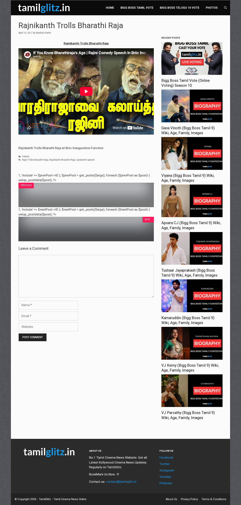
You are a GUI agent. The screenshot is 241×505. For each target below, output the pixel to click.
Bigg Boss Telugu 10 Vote (179, 7)
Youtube (165, 477)
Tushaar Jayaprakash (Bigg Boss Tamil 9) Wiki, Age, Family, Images (189, 272)
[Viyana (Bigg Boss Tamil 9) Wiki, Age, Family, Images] (192, 167)
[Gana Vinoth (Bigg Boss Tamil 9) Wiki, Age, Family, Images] (192, 120)
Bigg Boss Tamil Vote (136, 7)
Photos (212, 7)
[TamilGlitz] (45, 7)
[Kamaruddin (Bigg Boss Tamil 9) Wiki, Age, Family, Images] (192, 309)
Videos (25, 156)
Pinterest (165, 483)
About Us (171, 499)
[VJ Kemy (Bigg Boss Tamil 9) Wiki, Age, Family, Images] (192, 357)
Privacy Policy (189, 499)
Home (110, 7)
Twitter (164, 464)
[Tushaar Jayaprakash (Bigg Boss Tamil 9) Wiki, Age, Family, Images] (192, 262)
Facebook (166, 457)
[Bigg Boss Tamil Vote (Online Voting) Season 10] (192, 72)
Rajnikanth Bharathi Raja (62, 160)
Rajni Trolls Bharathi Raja (35, 160)
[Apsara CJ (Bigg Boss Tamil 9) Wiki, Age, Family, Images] (192, 215)
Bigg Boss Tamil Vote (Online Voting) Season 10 (185, 83)
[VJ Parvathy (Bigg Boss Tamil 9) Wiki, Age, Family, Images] (192, 404)
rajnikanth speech (85, 160)
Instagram (166, 470)
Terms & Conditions (214, 499)
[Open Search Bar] (225, 7)
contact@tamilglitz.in (121, 482)
